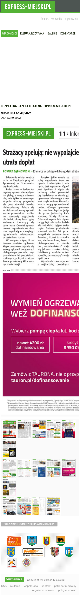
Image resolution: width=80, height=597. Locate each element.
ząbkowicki (71, 18)
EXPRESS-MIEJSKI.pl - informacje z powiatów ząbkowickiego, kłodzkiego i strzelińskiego (28, 6)
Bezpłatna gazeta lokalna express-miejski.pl (36, 106)
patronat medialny (65, 585)
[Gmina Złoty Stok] (52, 556)
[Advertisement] (40, 75)
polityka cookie (67, 590)
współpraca (31, 585)
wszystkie (56, 18)
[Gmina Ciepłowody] (58, 545)
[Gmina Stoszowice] (30, 556)
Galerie (52, 33)
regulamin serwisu (43, 590)
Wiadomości (9, 33)
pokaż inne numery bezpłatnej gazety (29, 524)
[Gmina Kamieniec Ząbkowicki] (8, 556)
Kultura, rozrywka (32, 33)
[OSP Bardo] (24, 566)
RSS (4, 585)
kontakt (46, 585)
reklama (15, 585)
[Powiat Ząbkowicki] (11, 545)
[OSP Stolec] (9, 567)
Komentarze (68, 33)
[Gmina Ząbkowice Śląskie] (29, 545)
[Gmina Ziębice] (66, 556)
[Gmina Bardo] (44, 545)
